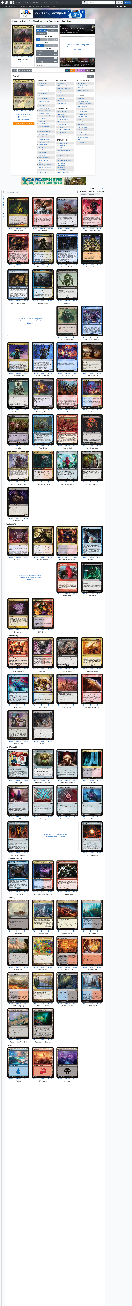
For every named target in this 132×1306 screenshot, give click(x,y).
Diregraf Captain (44, 108)
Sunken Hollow (82, 130)
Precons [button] (45, 2)
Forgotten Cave (82, 117)
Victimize (61, 135)
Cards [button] (26, 2)
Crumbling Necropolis (84, 103)
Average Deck (41, 30)
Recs (54, 6)
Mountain (81, 124)
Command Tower (83, 101)
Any (40, 45)
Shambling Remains (45, 165)
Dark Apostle (42, 105)
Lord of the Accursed (45, 137)
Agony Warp (62, 83)
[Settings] (125, 6)
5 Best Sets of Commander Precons (72, 28)
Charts (15, 70)
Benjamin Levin (87, 59)
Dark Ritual (61, 98)
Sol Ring (60, 158)
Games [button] (14, 6)
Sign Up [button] (127, 2)
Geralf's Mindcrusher (45, 116)
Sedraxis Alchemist (44, 157)
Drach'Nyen (61, 153)
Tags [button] (57, 2)
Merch (24, 6)
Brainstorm (61, 93)
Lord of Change (43, 134)
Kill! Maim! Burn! (63, 103)
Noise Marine (43, 144)
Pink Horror (42, 147)
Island (80, 119)
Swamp (80, 132)
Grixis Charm (62, 101)
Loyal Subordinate (44, 139)
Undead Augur (43, 172)
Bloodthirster (43, 96)
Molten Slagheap (83, 122)
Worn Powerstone (63, 172)
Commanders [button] (34, 2)
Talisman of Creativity (64, 160)
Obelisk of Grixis (63, 155)
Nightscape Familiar (45, 142)
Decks (53, 30)
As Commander (41, 26)
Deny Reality (62, 124)
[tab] (93, 188)
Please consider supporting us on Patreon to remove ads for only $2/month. (30, 321)
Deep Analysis (62, 122)
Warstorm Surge (83, 90)
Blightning (61, 114)
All (38, 39)
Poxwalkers (42, 150)
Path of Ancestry (83, 127)
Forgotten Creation (44, 111)
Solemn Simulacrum (45, 167)
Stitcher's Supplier (44, 170)
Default (91, 194)
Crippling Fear (62, 117)
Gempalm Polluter (44, 113)
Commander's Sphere (64, 150)
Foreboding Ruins (83, 114)
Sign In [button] (119, 2)
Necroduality (81, 83)
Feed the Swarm (63, 127)
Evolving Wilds (82, 109)
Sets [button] (51, 2)
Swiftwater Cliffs (83, 135)
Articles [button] (18, 2)
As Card (52, 26)
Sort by (92, 191)
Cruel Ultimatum (63, 119)
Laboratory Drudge (44, 131)
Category (83, 194)
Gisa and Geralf (43, 118)
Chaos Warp (61, 95)
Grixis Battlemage (44, 124)
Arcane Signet (62, 143)
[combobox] (101, 2)
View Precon (41, 33)
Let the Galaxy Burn (64, 130)
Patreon (46, 6)
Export (90, 76)
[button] (23, 123)
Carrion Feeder (43, 98)
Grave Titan (42, 121)
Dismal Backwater (83, 106)
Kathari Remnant (44, 129)
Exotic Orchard (82, 111)
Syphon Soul (62, 132)
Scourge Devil (43, 155)
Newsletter (35, 6)
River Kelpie (42, 152)
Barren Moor (81, 98)
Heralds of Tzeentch (45, 126)
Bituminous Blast (63, 86)
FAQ (5, 6)
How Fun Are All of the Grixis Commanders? (75, 62)
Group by (83, 191)
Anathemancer (43, 93)
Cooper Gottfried (87, 26)
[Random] (117, 6)
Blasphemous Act (63, 111)
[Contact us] (121, 6)
